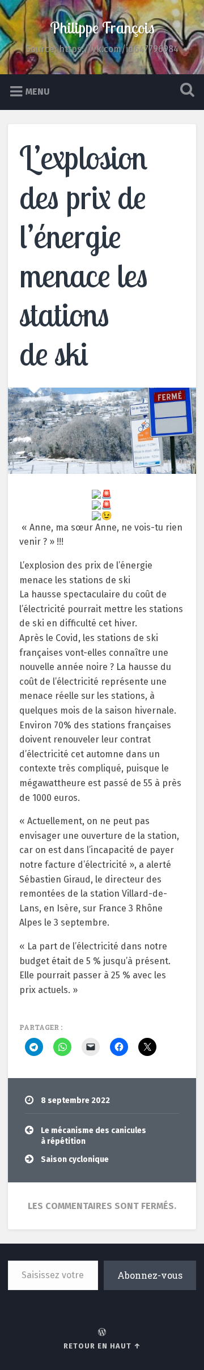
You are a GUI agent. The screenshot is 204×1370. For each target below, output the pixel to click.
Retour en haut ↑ (102, 1346)
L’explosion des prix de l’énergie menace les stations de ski (83, 255)
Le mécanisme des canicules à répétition (93, 1136)
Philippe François (102, 27)
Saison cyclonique (75, 1159)
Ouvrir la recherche (185, 91)
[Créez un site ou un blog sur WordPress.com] (102, 1333)
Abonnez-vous (149, 1275)
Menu (38, 91)
